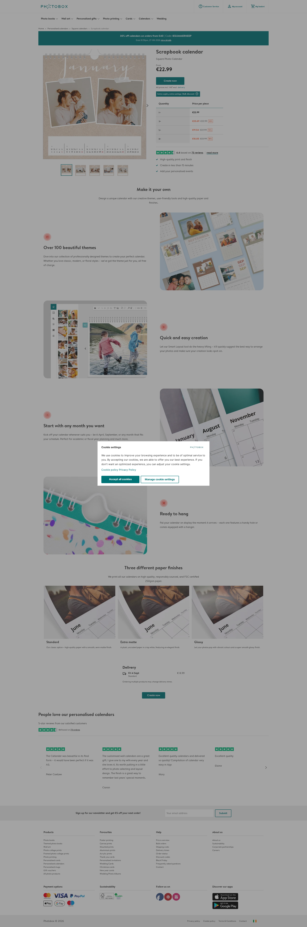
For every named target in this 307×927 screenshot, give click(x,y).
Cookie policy (109, 469)
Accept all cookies (120, 479)
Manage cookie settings (160, 479)
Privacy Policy (127, 469)
